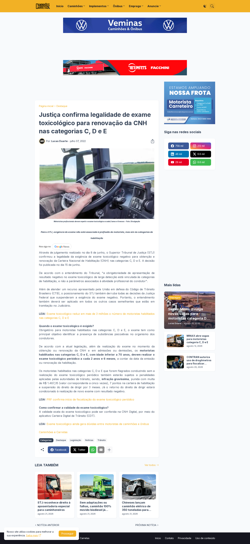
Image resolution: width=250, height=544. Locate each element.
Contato (169, 538)
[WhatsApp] (92, 449)
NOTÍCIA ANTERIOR (48, 525)
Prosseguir (67, 533)
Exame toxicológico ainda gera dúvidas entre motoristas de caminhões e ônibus (98, 424)
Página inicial (46, 106)
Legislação (75, 440)
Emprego (135, 6)
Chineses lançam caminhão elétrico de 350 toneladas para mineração (136, 506)
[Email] (101, 449)
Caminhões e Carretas (53, 432)
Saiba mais (32, 535)
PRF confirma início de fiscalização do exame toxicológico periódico (90, 399)
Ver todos (150, 465)
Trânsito (101, 440)
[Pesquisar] (212, 6)
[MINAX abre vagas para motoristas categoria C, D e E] (175, 340)
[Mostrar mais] (109, 449)
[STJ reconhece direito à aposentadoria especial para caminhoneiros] (55, 486)
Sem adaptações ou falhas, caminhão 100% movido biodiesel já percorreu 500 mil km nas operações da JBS (95, 506)
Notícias (89, 440)
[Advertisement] (125, 47)
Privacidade (184, 538)
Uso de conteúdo (205, 538)
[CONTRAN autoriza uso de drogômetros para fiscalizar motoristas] (175, 362)
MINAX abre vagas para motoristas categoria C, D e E (198, 339)
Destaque (61, 106)
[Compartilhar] (151, 141)
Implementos (97, 6)
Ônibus (117, 6)
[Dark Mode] (205, 6)
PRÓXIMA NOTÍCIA (145, 525)
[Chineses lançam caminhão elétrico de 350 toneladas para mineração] (139, 486)
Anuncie (153, 6)
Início (59, 6)
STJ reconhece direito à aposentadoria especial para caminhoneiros (54, 506)
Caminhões (75, 6)
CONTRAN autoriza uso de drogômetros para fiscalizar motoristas (199, 360)
